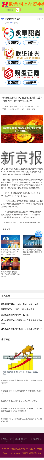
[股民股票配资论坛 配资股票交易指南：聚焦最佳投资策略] (32, 241)
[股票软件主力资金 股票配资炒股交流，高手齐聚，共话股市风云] (10, 241)
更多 (39, 19)
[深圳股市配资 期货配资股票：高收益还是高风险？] (22, 357)
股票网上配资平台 (7, 440)
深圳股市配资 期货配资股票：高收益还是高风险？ (20, 373)
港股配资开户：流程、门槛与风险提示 (17, 309)
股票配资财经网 (28, 453)
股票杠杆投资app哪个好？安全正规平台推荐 (19, 400)
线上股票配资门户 (21, 440)
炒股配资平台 (36, 439)
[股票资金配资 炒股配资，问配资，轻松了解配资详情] (10, 263)
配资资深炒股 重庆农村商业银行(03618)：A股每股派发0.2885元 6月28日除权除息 (21, 409)
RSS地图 (29, 448)
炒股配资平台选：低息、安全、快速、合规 (19, 303)
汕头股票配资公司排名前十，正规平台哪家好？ (21, 328)
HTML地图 (37, 448)
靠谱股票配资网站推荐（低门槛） (16, 314)
